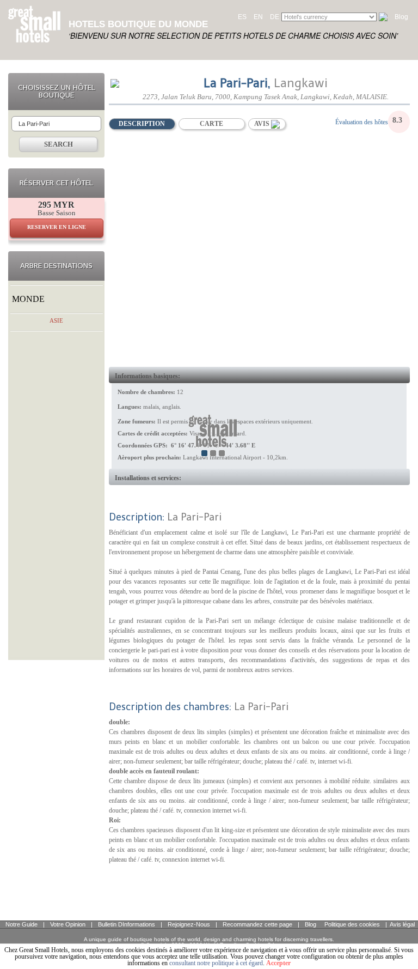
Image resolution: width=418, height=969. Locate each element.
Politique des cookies (352, 924)
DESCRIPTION (142, 124)
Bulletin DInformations (126, 924)
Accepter (278, 963)
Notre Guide (21, 924)
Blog (401, 17)
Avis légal (402, 924)
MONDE (28, 299)
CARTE (211, 124)
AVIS (262, 124)
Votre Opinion (67, 924)
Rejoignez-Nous (189, 924)
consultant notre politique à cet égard (216, 963)
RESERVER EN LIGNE (56, 227)
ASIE (56, 320)
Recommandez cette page (257, 924)
